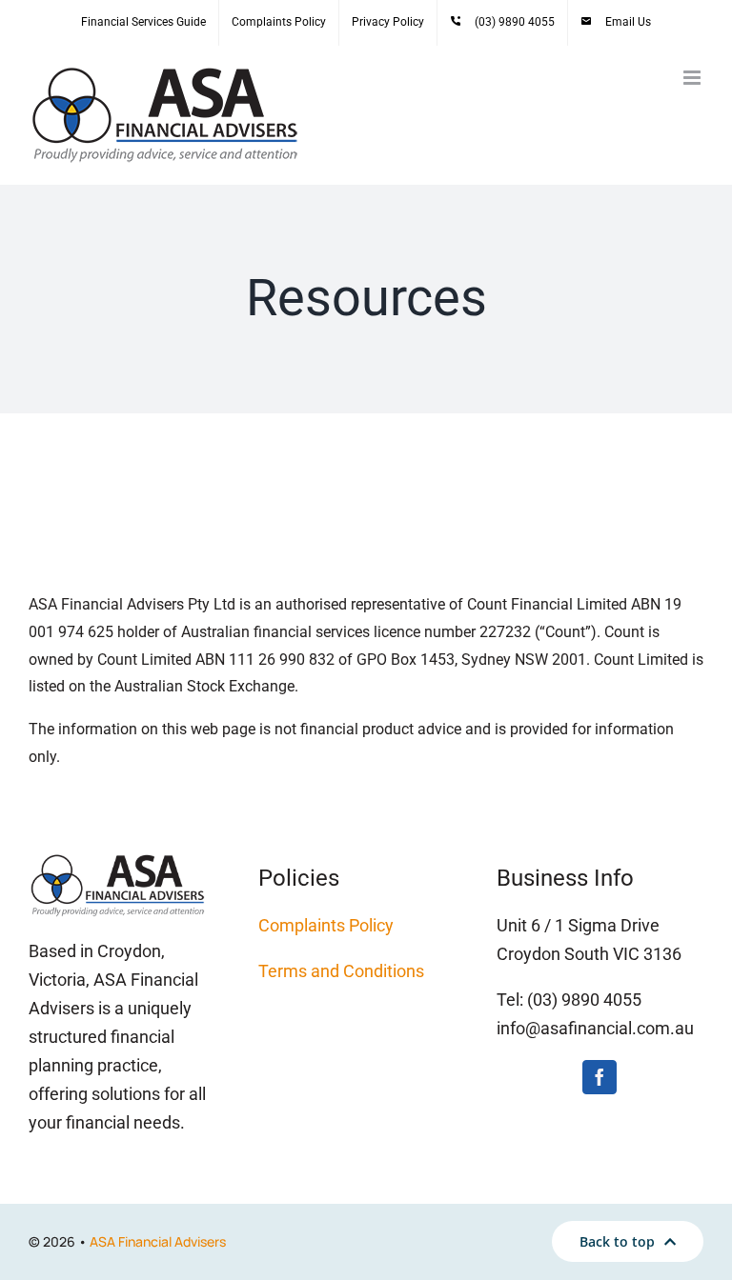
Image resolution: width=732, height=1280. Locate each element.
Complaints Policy (326, 925)
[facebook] (599, 1077)
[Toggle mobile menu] (693, 78)
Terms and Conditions (341, 971)
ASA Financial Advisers (158, 1241)
